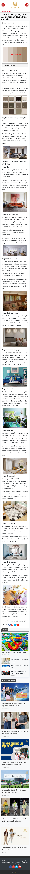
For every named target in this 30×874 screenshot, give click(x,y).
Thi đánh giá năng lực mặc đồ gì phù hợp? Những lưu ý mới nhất (14, 763)
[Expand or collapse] (26, 65)
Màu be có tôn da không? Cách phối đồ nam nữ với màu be (14, 849)
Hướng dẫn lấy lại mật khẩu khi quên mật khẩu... (19, 660)
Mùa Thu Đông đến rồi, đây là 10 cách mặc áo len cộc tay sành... (15, 732)
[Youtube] (19, 867)
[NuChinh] (15, 5)
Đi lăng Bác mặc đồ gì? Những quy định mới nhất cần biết (14, 791)
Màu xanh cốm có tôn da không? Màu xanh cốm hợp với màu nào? (15, 820)
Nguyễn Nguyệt (7, 23)
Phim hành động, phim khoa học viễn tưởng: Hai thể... (18, 672)
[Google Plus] (13, 867)
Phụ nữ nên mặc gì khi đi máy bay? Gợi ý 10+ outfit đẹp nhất (14, 705)
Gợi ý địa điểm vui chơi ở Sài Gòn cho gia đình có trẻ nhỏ (14, 653)
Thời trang (8, 11)
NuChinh (3, 11)
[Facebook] (10, 867)
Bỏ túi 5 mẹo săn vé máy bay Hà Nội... (19, 666)
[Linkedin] (16, 867)
